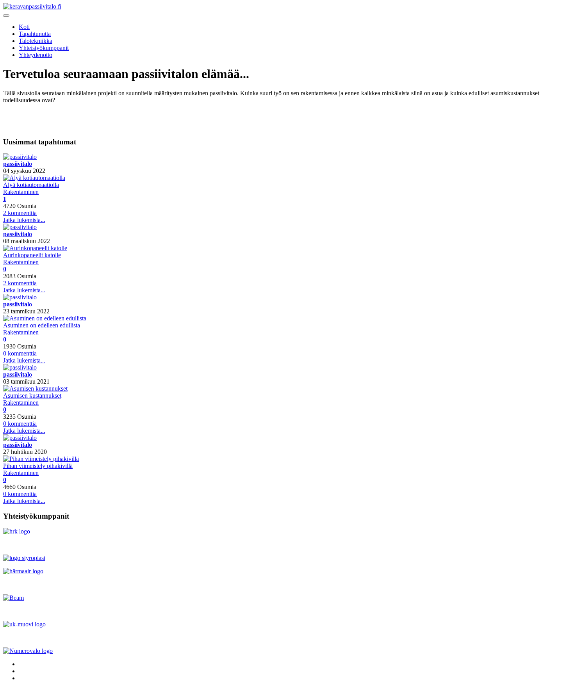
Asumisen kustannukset (32, 395)
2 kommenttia (20, 213)
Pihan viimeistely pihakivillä (38, 465)
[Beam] (13, 597)
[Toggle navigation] (6, 15)
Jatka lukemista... (24, 220)
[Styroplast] (24, 558)
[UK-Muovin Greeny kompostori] (24, 624)
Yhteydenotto (35, 55)
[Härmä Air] (23, 571)
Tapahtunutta (35, 33)
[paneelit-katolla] (35, 248)
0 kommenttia (20, 353)
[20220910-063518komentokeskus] (34, 177)
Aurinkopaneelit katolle (32, 255)
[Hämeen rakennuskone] (16, 531)
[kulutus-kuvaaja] (35, 388)
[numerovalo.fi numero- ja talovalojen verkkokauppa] (28, 650)
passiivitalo (17, 163)
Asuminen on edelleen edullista (41, 325)
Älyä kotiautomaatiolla (31, 184)
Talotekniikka (35, 40)
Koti (24, 26)
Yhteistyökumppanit (44, 47)
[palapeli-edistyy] (41, 458)
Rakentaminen (21, 191)
